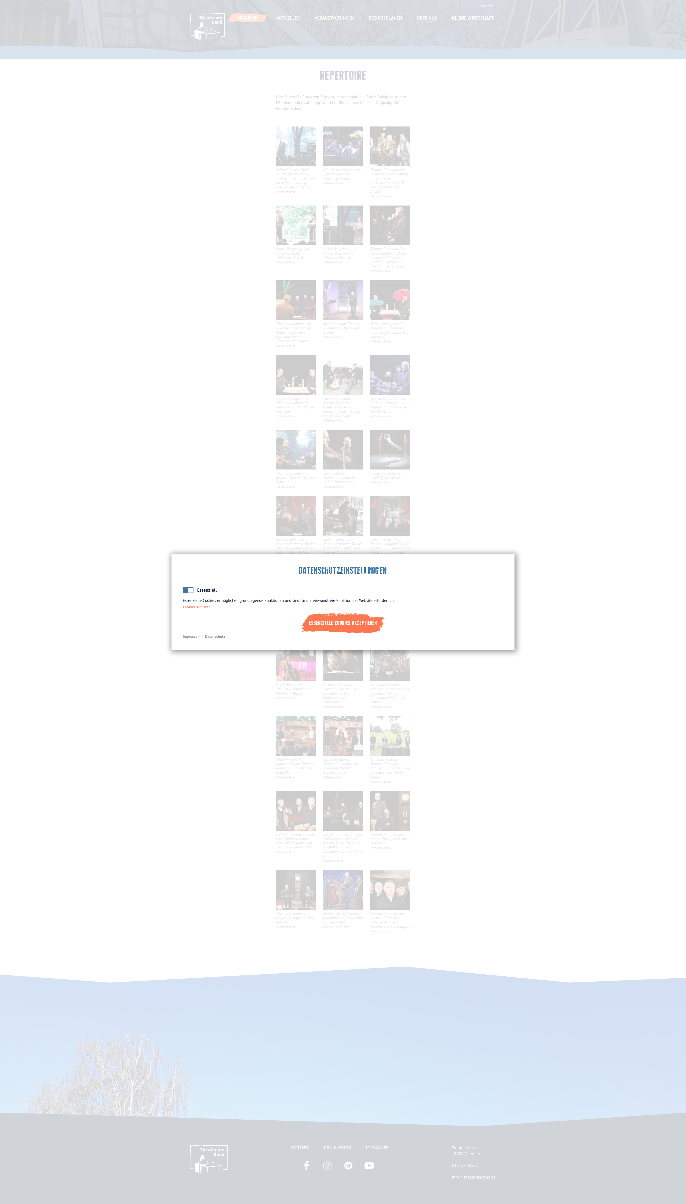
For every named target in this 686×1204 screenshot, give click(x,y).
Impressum (191, 636)
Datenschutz (215, 636)
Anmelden (486, 5)
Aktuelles (288, 18)
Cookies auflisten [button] (197, 607)
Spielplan (247, 17)
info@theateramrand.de (474, 1177)
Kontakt (300, 1147)
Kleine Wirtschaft (473, 18)
